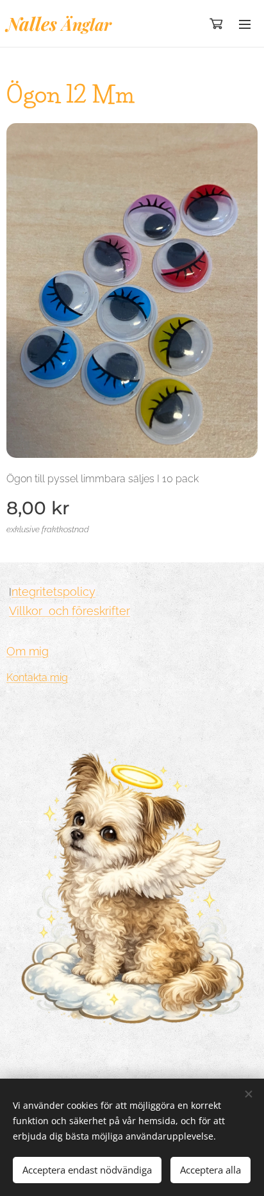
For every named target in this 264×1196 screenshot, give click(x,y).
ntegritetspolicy (53, 591)
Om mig (27, 651)
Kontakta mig (37, 677)
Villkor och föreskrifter (69, 611)
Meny (245, 24)
